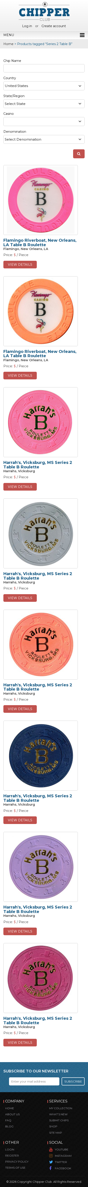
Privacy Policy (16, 1161)
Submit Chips (59, 1120)
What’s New (58, 1114)
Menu (8, 35)
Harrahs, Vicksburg (19, 471)
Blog (9, 1126)
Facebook (63, 1168)
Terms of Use (15, 1167)
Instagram (63, 1155)
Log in (27, 26)
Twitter (61, 1162)
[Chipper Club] (44, 11)
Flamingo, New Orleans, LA (25, 249)
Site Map (55, 1132)
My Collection (60, 1108)
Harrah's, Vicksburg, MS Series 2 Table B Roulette (37, 465)
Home (8, 44)
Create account (54, 26)
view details (20, 265)
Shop (53, 1126)
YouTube (61, 1149)
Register (12, 1155)
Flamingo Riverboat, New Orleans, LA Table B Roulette (39, 242)
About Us (12, 1114)
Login (9, 1149)
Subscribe (73, 1081)
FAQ (8, 1120)
